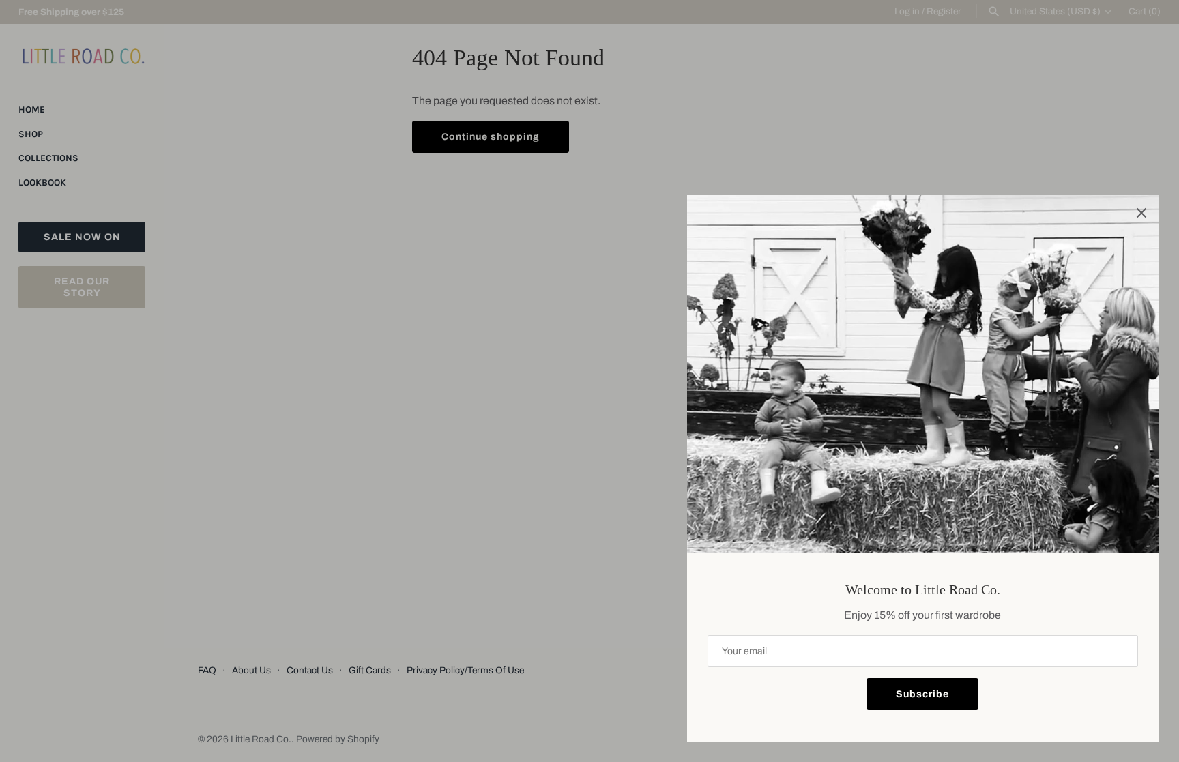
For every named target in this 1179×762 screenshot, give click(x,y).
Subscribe (922, 694)
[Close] (1141, 212)
